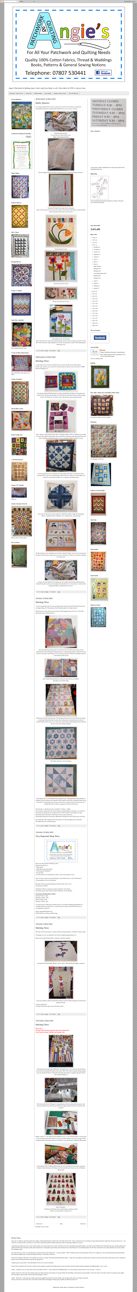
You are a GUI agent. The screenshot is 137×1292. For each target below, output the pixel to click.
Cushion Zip (28, 93)
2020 (93, 296)
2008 (93, 325)
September (96, 254)
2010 (93, 320)
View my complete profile (97, 358)
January (96, 288)
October (96, 252)
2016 (93, 306)
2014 (93, 311)
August (96, 257)
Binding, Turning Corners (60, 93)
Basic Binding (48, 93)
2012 (93, 315)
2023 (93, 245)
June (95, 261)
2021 (93, 293)
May (95, 264)
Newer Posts (39, 1224)
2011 (93, 318)
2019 (93, 298)
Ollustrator (71, 1287)
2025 (93, 240)
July (95, 259)
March (95, 283)
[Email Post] (58, 350)
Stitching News (42, 360)
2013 (93, 313)
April (95, 281)
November (96, 249)
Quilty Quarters (43, 102)
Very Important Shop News (48, 836)
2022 (93, 291)
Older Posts (83, 1224)
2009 (93, 323)
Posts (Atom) (45, 1226)
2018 (93, 301)
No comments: (53, 350)
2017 (93, 303)
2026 (93, 237)
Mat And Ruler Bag (73, 93)
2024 (93, 242)
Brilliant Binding (38, 93)
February (96, 286)
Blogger (82, 1287)
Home (61, 1224)
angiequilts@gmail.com (45, 911)
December (96, 247)
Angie (103, 350)
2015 (93, 308)
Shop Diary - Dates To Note (16, 93)
